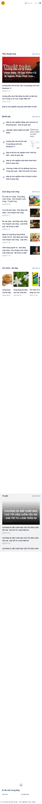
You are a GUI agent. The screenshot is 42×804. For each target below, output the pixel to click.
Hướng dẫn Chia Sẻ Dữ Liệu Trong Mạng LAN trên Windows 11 (16, 144)
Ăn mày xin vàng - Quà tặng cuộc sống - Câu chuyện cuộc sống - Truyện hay (14, 199)
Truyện (5, 496)
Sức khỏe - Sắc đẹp (10, 268)
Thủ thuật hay (9, 54)
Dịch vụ (29, 3)
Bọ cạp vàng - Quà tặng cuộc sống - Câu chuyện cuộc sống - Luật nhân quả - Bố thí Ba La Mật (15, 223)
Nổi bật (7, 116)
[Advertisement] (21, 27)
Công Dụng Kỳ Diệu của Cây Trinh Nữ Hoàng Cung (20, 292)
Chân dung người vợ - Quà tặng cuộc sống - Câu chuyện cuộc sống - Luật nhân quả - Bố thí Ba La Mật (15, 250)
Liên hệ (5, 794)
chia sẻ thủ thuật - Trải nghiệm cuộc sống (20, 802)
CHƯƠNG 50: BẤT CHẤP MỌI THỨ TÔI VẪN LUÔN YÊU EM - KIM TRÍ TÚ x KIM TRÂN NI (20, 514)
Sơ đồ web (25, 794)
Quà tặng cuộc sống (10, 191)
